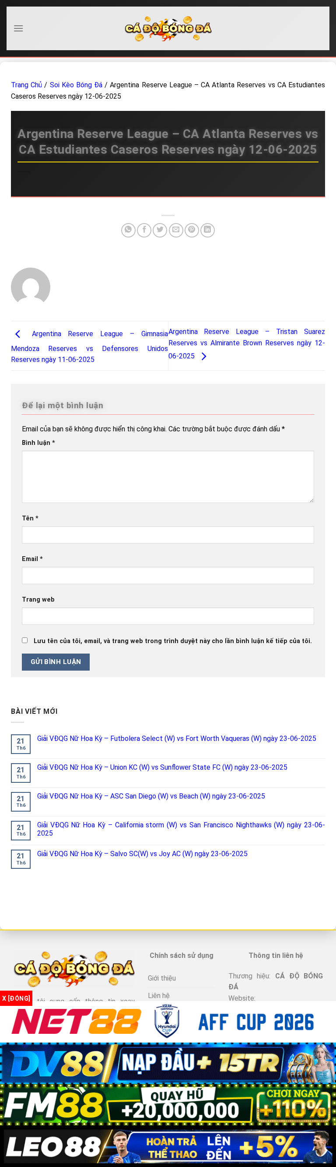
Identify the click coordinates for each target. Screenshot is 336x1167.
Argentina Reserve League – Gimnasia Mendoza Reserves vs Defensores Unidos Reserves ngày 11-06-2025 (89, 347)
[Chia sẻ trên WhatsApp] (128, 230)
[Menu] (18, 28)
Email (32, 559)
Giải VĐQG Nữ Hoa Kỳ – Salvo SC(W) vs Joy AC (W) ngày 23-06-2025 (142, 854)
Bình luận (38, 443)
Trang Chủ (26, 85)
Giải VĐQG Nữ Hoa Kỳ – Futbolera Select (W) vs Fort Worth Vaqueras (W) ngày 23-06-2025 (176, 738)
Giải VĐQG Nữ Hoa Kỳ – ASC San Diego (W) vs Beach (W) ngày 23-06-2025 (151, 796)
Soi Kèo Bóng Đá (76, 85)
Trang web (38, 599)
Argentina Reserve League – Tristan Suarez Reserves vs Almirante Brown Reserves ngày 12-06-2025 (247, 344)
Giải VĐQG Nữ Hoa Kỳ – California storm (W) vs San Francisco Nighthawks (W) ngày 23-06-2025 (181, 829)
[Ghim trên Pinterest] (192, 230)
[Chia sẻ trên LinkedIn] (207, 230)
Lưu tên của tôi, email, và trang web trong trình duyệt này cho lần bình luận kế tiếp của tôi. (173, 641)
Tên (30, 518)
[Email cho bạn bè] (176, 230)
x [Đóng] (16, 998)
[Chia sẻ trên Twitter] (160, 230)
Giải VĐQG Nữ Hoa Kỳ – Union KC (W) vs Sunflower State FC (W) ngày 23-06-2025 (162, 767)
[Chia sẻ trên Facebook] (144, 230)
